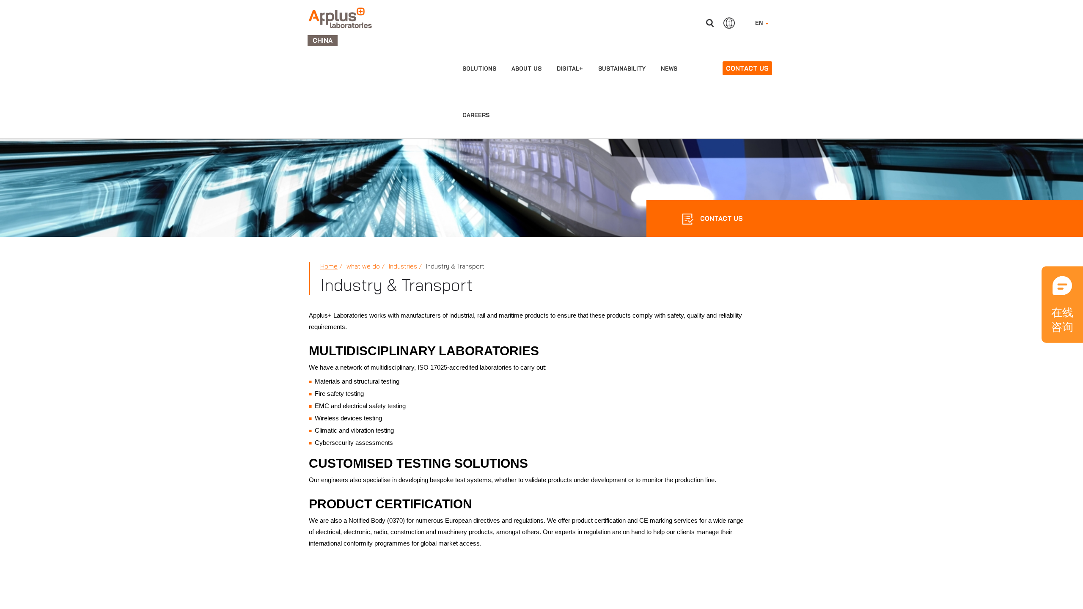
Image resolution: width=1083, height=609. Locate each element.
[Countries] (729, 23)
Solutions (479, 68)
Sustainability (622, 68)
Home (329, 266)
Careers (475, 115)
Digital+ (570, 68)
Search (710, 23)
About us (526, 68)
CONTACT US (720, 218)
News (669, 68)
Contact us (747, 68)
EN (759, 23)
